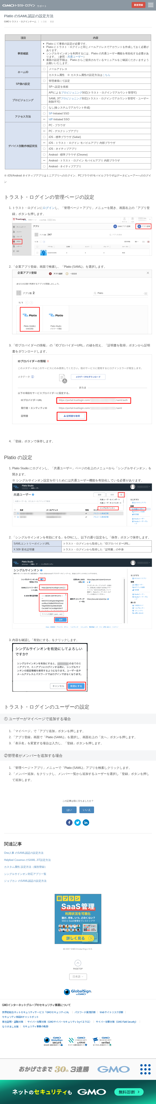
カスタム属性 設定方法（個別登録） (25, 866)
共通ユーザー (75, 56)
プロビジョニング (71, 92)
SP (50, 113)
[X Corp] (77, 822)
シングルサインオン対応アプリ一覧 (25, 873)
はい (69, 809)
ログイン (49, 207)
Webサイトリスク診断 (111, 1012)
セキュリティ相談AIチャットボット (20, 1016)
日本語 (77, 976)
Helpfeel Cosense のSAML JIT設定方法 (27, 859)
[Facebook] (69, 822)
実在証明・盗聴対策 (12, 1021)
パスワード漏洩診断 (85, 1012)
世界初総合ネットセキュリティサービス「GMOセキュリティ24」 (36, 1012)
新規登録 (138, 5)
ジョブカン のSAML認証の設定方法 (25, 880)
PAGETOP (78, 965)
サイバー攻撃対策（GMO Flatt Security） (117, 1021)
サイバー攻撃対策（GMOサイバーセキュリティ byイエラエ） (59, 1021)
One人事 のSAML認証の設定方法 (23, 852)
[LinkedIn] (86, 822)
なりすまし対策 (10, 1026)
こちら (106, 74)
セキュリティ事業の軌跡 (35, 1026)
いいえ (87, 809)
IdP (51, 119)
